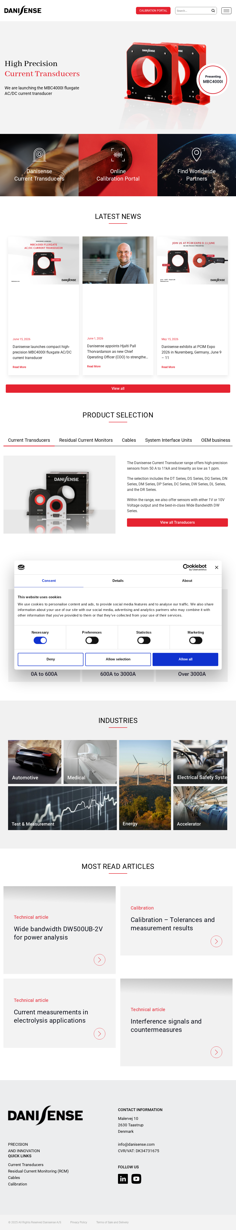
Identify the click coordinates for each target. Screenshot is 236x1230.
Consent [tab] (49, 581)
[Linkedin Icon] (123, 1179)
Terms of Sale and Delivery (112, 1222)
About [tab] (187, 581)
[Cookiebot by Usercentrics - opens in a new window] (186, 567)
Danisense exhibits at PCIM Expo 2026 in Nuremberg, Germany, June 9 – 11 (191, 352)
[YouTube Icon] (136, 1179)
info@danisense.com (136, 1144)
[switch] (92, 640)
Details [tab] (118, 581)
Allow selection (118, 659)
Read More (19, 367)
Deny (51, 659)
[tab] (29, 440)
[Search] (213, 10)
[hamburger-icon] (226, 10)
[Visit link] (118, 77)
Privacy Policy (78, 1222)
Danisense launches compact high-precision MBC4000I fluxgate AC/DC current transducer (42, 352)
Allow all (185, 659)
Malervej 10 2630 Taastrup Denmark (131, 1125)
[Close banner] (216, 567)
